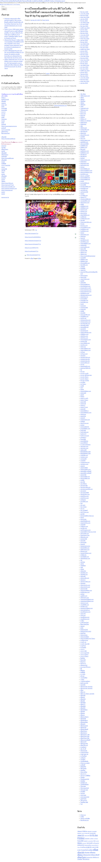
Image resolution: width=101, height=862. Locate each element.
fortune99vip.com (85, 227)
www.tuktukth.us (85, 610)
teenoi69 (82, 540)
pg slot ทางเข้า (84, 373)
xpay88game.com (85, 612)
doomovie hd (5, 197)
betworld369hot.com (86, 170)
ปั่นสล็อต (82, 658)
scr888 (82, 480)
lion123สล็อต (83, 298)
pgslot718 (83, 403)
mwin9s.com (83, 345)
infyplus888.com (85, 263)
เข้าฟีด (82, 816)
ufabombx (83, 571)
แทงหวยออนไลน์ (84, 797)
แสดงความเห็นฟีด (85, 818)
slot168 (3, 147)
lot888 (82, 311)
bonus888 (83, 185)
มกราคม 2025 (84, 45)
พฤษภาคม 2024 (84, 60)
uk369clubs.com (85, 592)
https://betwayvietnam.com (9, 188)
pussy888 (4, 108)
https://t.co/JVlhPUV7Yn (31, 247)
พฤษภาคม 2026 (84, 17)
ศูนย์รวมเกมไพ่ (84, 683)
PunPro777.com (84, 435)
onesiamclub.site (85, 359)
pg (36, 230)
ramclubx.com (84, 446)
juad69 (82, 281)
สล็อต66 (3, 101)
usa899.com (83, 596)
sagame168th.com (85, 469)
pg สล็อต (82, 382)
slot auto (82, 505)
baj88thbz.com (84, 151)
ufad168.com (84, 572)
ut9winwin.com (84, 597)
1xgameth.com (84, 108)
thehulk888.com (84, 548)
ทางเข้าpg (83, 645)
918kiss (3, 97)
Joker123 (83, 270)
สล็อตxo (82, 715)
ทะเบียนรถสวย (84, 640)
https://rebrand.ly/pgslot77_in (33, 240)
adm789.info (83, 131)
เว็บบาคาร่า (83, 774)
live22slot (83, 306)
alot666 (82, 136)
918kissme (83, 124)
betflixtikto (83, 161)
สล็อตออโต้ (83, 727)
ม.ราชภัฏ (82, 674)
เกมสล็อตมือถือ (84, 761)
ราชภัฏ (82, 679)
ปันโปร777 (83, 663)
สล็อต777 (82, 704)
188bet (3, 181)
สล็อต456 (83, 699)
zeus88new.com (84, 617)
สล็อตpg (82, 713)
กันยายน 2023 (84, 74)
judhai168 (4, 156)
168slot (82, 99)
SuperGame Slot (84, 535)
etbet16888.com (85, 215)
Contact (5, 4)
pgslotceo (83, 414)
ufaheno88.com (84, 578)
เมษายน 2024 (84, 61)
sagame (3, 103)
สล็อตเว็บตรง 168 (84, 734)
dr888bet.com (84, 206)
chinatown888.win (85, 199)
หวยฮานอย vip (84, 754)
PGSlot (82, 396)
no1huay (82, 352)
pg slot (3, 113)
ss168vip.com (84, 526)
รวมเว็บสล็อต (83, 677)
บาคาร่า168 (83, 651)
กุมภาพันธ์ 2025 (84, 44)
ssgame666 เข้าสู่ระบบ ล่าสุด (88, 532)
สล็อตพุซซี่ (83, 718)
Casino (82, 193)
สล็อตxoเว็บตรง (84, 717)
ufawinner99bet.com (86, 590)
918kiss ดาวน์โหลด (85, 120)
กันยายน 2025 (84, 31)
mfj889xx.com (84, 334)
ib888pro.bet (84, 259)
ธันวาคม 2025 (84, 26)
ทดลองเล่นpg (83, 635)
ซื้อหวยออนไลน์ (5, 133)
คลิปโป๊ (3, 170)
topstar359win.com (85, 553)
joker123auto (84, 275)
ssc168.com (83, 528)
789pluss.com (84, 110)
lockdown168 (84, 307)
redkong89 (83, 450)
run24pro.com (84, 464)
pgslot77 (82, 405)
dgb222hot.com (84, 202)
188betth (82, 104)
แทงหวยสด (83, 795)
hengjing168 (83, 250)
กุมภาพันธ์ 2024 (84, 65)
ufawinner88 (83, 588)
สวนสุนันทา (83, 747)
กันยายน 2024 (84, 53)
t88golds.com (84, 537)
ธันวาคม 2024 (84, 47)
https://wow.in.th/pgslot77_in (33, 244)
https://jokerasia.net (7, 190)
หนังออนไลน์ (83, 750)
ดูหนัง (2, 106)
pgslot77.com (84, 407)
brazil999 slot (84, 188)
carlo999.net (83, 190)
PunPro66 (83, 430)
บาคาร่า (3, 112)
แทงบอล (82, 793)
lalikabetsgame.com (86, 295)
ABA (81, 126)
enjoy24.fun (83, 213)
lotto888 (82, 313)
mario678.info (84, 330)
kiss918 (3, 178)
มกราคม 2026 (84, 24)
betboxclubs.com (85, 160)
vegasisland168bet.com (87, 599)
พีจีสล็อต (82, 670)
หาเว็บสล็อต (83, 756)
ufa (81, 560)
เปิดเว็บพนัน (83, 768)
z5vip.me (82, 615)
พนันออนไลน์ (83, 665)
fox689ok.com (84, 229)
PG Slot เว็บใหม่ (84, 380)
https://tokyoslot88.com (8, 186)
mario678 (83, 329)
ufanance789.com (85, 581)
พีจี (81, 669)
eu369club (83, 217)
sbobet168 (83, 475)
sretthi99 (82, 524)
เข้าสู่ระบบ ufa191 (85, 763)
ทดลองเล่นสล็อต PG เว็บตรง (87, 638)
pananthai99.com (85, 366)
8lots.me (82, 115)
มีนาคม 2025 (84, 42)
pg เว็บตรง (83, 384)
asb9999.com (84, 142)
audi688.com (84, 145)
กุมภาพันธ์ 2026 (84, 22)
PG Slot (82, 371)
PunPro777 (83, 434)
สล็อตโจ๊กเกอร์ (84, 745)
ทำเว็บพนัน (83, 647)
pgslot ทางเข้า (84, 398)
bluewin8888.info (85, 177)
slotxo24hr (83, 519)
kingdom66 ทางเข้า (85, 288)
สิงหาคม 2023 (84, 76)
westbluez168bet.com (86, 608)
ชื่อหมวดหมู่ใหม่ (84, 624)
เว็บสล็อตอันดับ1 (84, 784)
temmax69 (83, 542)
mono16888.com (85, 343)
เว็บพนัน (82, 777)
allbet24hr (83, 133)
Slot (81, 503)
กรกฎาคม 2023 (84, 77)
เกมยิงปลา (83, 757)
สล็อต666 (4, 153)
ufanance (82, 580)
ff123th (82, 224)
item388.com (84, 265)
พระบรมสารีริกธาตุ (85, 667)
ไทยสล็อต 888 (84, 802)
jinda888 (82, 268)
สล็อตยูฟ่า (82, 724)
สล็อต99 (82, 711)
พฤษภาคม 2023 (84, 81)
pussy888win (84, 443)
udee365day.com (85, 558)
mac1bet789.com (85, 323)
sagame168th (84, 467)
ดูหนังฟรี (3, 124)
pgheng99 (83, 393)
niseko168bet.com (85, 348)
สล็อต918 (82, 708)
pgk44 (82, 394)
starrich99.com (84, 533)
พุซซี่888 (3, 163)
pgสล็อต (82, 421)
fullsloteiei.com (84, 234)
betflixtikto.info (84, 163)
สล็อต (31, 258)
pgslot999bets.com (85, 412)
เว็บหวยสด (83, 786)
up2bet (82, 594)
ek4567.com (83, 211)
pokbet (82, 425)
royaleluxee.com (85, 462)
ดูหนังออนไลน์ (5, 99)
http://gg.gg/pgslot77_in (33, 255)
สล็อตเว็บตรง (4, 131)
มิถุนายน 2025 (84, 37)
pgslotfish (83, 416)
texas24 (82, 544)
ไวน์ (81, 804)
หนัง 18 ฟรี (83, 749)
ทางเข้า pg (83, 642)
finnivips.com (84, 225)
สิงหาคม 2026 (84, 12)
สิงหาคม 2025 (84, 33)
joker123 (3, 146)
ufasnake (82, 583)
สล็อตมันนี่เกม (84, 720)
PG (81, 370)
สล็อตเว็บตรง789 (84, 736)
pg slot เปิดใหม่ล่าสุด (86, 375)
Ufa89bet (83, 565)
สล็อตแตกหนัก (84, 743)
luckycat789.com (85, 314)
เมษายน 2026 (84, 19)
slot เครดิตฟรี (84, 510)
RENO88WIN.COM (85, 451)
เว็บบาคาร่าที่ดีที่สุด (85, 775)
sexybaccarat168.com (86, 489)
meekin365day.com (85, 332)
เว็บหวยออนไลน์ (84, 788)
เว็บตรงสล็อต (83, 772)
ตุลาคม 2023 (83, 72)
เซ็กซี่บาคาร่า (96, 857)
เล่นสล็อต (82, 770)
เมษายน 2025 (84, 40)
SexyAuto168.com (85, 487)
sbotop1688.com (85, 476)
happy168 (83, 249)
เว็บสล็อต (82, 781)
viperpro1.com (84, 603)
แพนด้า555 (83, 798)
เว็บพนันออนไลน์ (84, 779)
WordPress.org (84, 820)
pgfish (82, 389)
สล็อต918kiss (83, 709)
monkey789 (83, 341)
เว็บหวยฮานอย (84, 790)
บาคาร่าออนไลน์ (5, 129)
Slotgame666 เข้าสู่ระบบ (87, 515)
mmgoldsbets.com (85, 339)
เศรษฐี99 (82, 791)
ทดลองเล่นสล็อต (84, 636)
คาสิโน (82, 620)
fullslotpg (4, 119)
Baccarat (82, 149)
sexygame (83, 491)
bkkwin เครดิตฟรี (85, 176)
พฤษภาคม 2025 (84, 38)
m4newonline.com (85, 320)
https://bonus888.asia (7, 158)
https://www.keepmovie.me (9, 126)
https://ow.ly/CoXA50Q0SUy (33, 237)
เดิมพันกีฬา (83, 766)
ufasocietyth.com (85, 585)
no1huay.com (84, 354)
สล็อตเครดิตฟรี (84, 729)
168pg (82, 97)
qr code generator (85, 444)
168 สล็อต (83, 94)
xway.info (83, 613)
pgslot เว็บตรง (84, 400)
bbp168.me (83, 154)
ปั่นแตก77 (82, 661)
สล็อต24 (82, 697)
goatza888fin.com (85, 243)
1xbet (2, 172)
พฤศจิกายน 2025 (85, 28)
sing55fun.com (84, 496)
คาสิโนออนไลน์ (84, 622)
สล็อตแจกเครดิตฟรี (85, 740)
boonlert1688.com (85, 186)
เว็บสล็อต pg (83, 782)
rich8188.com (84, 455)
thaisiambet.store (85, 546)
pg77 (81, 387)
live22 (3, 121)
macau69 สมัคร (84, 325)
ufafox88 (82, 576)
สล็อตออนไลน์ (84, 725)
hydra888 (83, 257)
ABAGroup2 (83, 128)
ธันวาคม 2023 (84, 69)
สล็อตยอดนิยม (84, 722)
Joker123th (86, 835)
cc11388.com (84, 195)
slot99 (3, 151)
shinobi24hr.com (85, 494)
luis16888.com (84, 316)
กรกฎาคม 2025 (84, 35)
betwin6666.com (85, 168)
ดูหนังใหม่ (83, 633)
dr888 (82, 204)
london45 (83, 309)
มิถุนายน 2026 (84, 15)
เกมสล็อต (82, 759)
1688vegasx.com (85, 96)
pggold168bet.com (85, 391)
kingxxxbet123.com (85, 289)
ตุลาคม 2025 (83, 29)
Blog (1, 4)
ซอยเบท (82, 626)
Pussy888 (83, 439)
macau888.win (84, 327)
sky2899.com (84, 501)
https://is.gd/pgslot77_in (31, 251)
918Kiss (82, 117)
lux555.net (83, 318)
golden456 (83, 245)
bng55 (82, 181)
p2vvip (82, 364)
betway (82, 167)
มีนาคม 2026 (84, 21)
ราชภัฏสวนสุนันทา (85, 681)
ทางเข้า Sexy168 (84, 644)
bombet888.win (84, 183)
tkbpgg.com (83, 551)
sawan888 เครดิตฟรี (85, 471)
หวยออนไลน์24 (84, 752)
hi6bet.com (83, 252)
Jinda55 (82, 266)
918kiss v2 (83, 119)
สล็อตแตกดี (83, 741)
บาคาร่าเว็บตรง (84, 654)
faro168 (82, 220)
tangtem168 (83, 539)
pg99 (2, 117)
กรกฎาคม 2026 (84, 13)
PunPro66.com (84, 432)
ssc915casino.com (85, 530)
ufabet (82, 569)
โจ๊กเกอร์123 (83, 800)
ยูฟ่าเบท (82, 676)
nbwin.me (83, 346)
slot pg (82, 508)
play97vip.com (84, 423)
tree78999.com (84, 556)
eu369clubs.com (85, 218)
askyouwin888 (84, 144)
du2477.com (83, 209)
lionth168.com (84, 300)
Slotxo (82, 517)
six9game (83, 499)
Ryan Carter (45, 20)
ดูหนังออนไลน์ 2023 (85, 631)
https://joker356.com (7, 183)
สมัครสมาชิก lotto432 (86, 686)
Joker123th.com (84, 279)
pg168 (82, 386)
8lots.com (83, 112)
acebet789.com (84, 129)
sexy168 (82, 482)
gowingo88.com (84, 247)
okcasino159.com (85, 357)
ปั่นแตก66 (83, 660)
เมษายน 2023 (84, 83)
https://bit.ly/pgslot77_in (31, 233)
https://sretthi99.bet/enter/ (87, 256)
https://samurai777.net (7, 185)
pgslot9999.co (84, 411)
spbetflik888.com (85, 521)
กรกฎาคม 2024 (84, 56)
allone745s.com (84, 135)
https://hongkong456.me (8, 138)
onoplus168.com (85, 362)
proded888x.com (85, 428)
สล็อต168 (3, 137)
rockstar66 (83, 459)
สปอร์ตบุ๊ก (82, 685)
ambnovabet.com (85, 140)
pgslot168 (4, 169)
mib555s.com (84, 336)
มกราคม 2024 (84, 67)
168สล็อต (82, 101)
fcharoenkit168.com (85, 222)
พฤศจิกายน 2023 (85, 70)
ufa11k (82, 564)
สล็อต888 (4, 160)
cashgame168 (84, 192)
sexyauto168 (83, 485)
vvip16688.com (84, 604)
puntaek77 (83, 437)
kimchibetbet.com (85, 286)
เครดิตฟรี (82, 765)
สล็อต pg (82, 692)
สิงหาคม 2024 (84, 54)
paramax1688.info (85, 368)
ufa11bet (82, 562)
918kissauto (83, 122)
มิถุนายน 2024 (84, 58)
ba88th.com (83, 147)
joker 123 (4, 105)
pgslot (48, 73)
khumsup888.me (85, 284)
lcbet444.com (84, 297)
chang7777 (83, 197)
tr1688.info (83, 555)
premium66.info (84, 427)
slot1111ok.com (84, 512)
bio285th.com (84, 174)
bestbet (82, 158)
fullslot (82, 233)
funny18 (82, 238)
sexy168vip (83, 483)
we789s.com (83, 606)
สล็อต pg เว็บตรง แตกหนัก (87, 693)
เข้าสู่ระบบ (83, 815)
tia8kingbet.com (84, 549)
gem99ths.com (84, 240)
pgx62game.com (85, 419)
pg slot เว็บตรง (84, 377)
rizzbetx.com (84, 457)
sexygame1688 (84, 492)
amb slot (82, 138)
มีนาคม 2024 (84, 63)
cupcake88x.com (85, 201)
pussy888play (84, 441)
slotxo (3, 167)
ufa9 (81, 567)
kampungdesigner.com (60, 105)
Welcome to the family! (13, 4)
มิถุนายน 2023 (84, 79)
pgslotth (82, 418)
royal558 (82, 460)
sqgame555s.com (85, 523)
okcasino (82, 355)
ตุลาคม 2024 (83, 51)
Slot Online (83, 507)
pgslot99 (82, 409)
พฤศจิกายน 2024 (85, 49)
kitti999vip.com (84, 293)
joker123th (83, 277)
